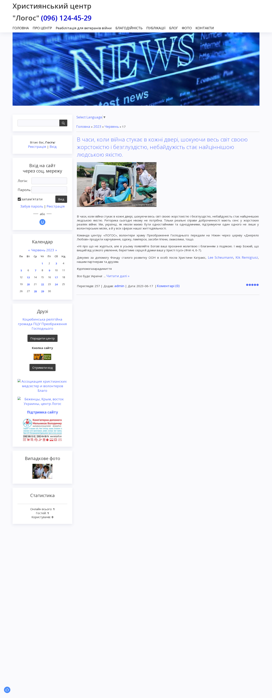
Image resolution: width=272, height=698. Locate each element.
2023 (97, 126)
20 (28, 284)
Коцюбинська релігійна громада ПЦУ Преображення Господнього (42, 324)
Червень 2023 (42, 250)
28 (35, 291)
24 (56, 284)
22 (42, 284)
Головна (83, 126)
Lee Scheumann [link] (220, 257)
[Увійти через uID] (42, 222)
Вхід (53, 146)
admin (119, 286)
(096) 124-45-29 (66, 17)
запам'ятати (32, 199)
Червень (112, 126)
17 (56, 277)
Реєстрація (37, 146)
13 (28, 277)
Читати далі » (117, 276)
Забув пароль (31, 206)
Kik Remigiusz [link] (247, 257)
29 (42, 291)
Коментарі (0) (168, 286)
